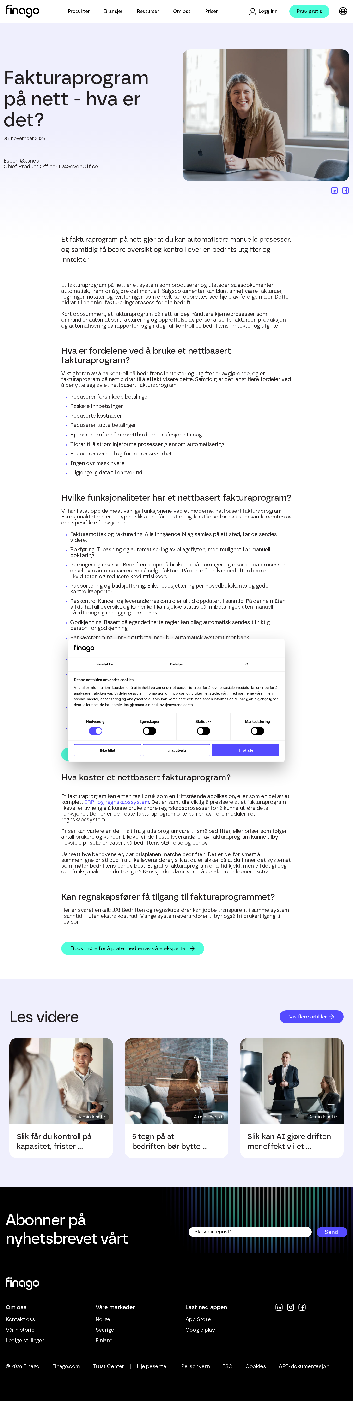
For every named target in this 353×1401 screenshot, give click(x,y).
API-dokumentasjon (304, 1366)
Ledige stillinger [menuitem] (25, 1340)
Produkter (79, 11)
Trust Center (108, 1366)
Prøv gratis (309, 11)
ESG (227, 1366)
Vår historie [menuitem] (20, 1330)
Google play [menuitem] (200, 1330)
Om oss (182, 11)
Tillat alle (245, 750)
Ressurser (148, 11)
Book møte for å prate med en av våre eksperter (129, 948)
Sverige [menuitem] (105, 1330)
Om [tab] (248, 664)
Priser (211, 11)
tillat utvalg (176, 750)
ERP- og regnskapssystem (117, 802)
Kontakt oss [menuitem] (20, 1319)
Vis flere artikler (308, 1016)
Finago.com (66, 1366)
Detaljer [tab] (176, 664)
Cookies (255, 1366)
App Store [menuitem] (198, 1319)
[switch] (149, 731)
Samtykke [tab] (104, 664)
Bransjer (113, 11)
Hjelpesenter (152, 1366)
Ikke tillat (107, 750)
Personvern (195, 1366)
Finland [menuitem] (104, 1340)
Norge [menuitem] (103, 1319)
